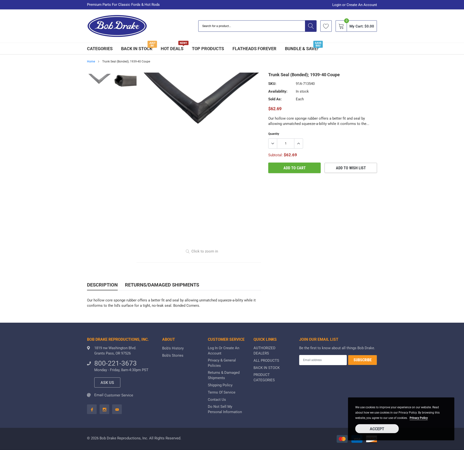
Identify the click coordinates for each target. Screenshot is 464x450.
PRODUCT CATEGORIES (264, 377)
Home (91, 61)
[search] (311, 26)
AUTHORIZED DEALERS (265, 350)
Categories (100, 48)
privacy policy (419, 418)
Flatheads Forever (254, 48)
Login (336, 5)
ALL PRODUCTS (266, 360)
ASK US (107, 382)
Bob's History (173, 348)
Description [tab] (102, 285)
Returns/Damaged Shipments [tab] (162, 285)
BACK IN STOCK (136, 48)
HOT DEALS (172, 48)
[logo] (117, 26)
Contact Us (217, 399)
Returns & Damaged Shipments (223, 375)
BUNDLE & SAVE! (301, 48)
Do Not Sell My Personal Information (225, 409)
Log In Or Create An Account (223, 350)
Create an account (362, 5)
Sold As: (275, 99)
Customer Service (118, 395)
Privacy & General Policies (222, 363)
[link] (326, 26)
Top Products (208, 48)
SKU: (272, 84)
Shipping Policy (220, 385)
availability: (277, 91)
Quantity (273, 134)
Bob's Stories (172, 355)
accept (377, 429)
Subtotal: (275, 155)
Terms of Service (221, 392)
